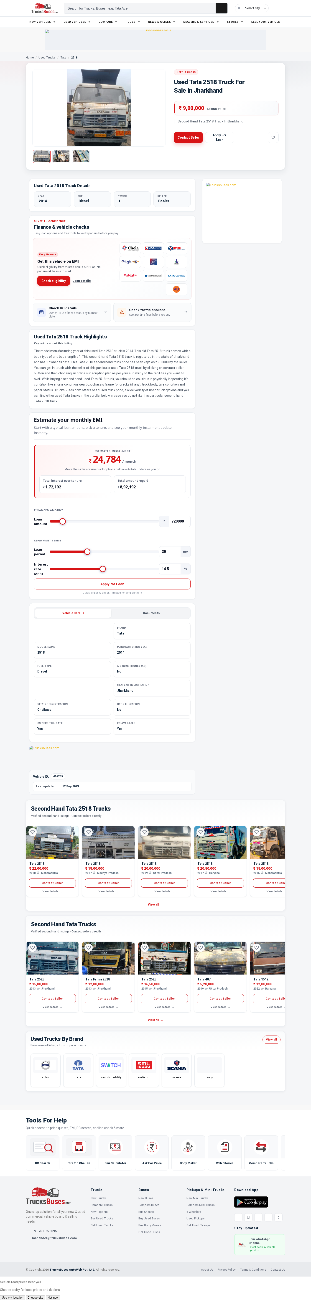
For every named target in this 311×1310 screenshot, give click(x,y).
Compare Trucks (102, 1205)
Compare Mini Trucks (200, 1205)
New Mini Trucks (197, 1198)
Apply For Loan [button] (220, 137)
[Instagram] (268, 1217)
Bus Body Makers (149, 1225)
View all (155, 904)
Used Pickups (195, 1218)
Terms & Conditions (253, 1269)
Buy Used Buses (149, 1218)
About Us (207, 1269)
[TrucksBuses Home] (48, 1195)
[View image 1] (42, 156)
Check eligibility (53, 281)
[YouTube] (258, 1217)
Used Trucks (47, 57)
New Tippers (99, 1212)
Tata (63, 57)
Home (30, 57)
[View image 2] (61, 156)
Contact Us (278, 1269)
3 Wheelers (193, 1212)
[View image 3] (81, 156)
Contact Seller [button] (188, 137)
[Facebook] (248, 1217)
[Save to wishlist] (273, 137)
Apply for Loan (112, 584)
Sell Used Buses (149, 1232)
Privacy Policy (226, 1269)
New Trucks (99, 1198)
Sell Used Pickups (198, 1225)
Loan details (82, 280)
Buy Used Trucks (102, 1218)
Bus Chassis (146, 1212)
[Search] (221, 8)
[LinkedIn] (278, 1217)
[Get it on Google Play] (251, 1202)
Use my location (12, 1297)
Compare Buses (148, 1205)
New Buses (145, 1198)
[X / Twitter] (238, 1217)
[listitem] (72, 312)
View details (52, 891)
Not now (53, 1297)
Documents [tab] (151, 613)
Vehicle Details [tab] (73, 613)
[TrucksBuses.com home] (44, 8)
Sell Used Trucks (102, 1225)
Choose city (35, 1297)
